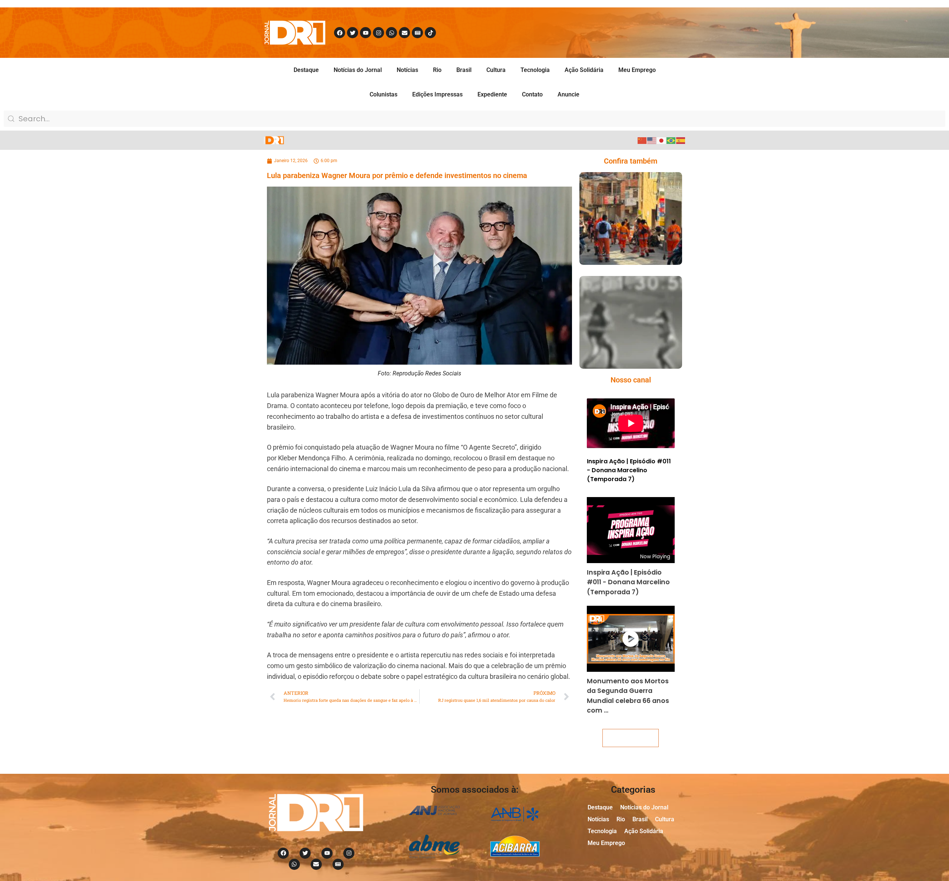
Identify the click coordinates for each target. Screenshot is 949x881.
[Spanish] (681, 140)
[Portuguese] (671, 140)
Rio (437, 69)
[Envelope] (404, 32)
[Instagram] (378, 32)
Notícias (407, 69)
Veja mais (630, 738)
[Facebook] (339, 32)
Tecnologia (535, 69)
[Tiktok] (430, 32)
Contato (532, 94)
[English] (652, 140)
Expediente (492, 94)
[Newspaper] (417, 32)
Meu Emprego (637, 69)
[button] (620, 250)
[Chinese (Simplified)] (642, 140)
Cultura (496, 69)
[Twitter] (352, 32)
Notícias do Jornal (358, 69)
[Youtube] (365, 32)
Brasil (464, 69)
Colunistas (383, 94)
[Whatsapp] (391, 32)
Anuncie (568, 94)
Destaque (306, 69)
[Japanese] (662, 140)
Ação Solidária (584, 69)
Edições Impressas (437, 94)
